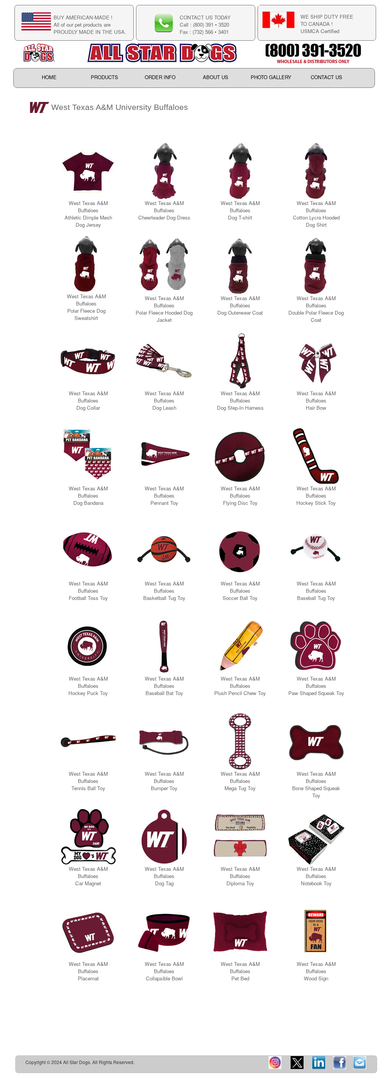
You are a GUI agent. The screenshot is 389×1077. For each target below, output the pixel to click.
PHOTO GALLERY (271, 77)
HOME (49, 77)
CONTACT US (326, 77)
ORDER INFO (160, 77)
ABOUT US (215, 77)
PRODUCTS (104, 77)
